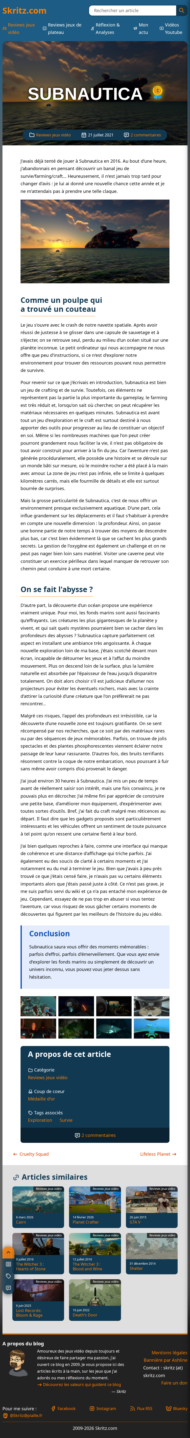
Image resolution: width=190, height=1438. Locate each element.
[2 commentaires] (8, 1288)
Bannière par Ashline (166, 1360)
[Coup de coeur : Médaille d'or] (158, 94)
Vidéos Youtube (173, 28)
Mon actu (143, 28)
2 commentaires (146, 135)
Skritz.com (24, 10)
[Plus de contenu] (8, 1276)
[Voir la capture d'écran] (95, 241)
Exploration (40, 1120)
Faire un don (174, 1383)
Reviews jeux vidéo (21, 28)
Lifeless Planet (156, 1154)
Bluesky (180, 1408)
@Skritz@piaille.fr (26, 1415)
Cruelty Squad (33, 1154)
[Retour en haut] (8, 1252)
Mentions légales (170, 1353)
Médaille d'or (41, 1099)
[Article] (8, 1264)
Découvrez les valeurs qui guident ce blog (82, 1384)
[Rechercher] (181, 10)
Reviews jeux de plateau (64, 28)
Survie (66, 1120)
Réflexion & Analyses (108, 28)
